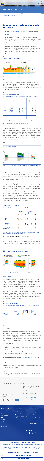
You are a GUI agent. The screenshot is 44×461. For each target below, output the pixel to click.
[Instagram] (32, 433)
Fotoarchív (3, 417)
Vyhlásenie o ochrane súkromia (14, 452)
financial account (14, 45)
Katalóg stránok (4, 426)
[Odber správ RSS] (41, 433)
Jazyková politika (33, 423)
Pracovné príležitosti (5, 413)
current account (21, 31)
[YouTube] (35, 433)
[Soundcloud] (38, 433)
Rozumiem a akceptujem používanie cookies (23, 455)
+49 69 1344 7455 (32, 397)
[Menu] (42, 3)
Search (38, 3)
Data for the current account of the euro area (16, 123)
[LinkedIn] (29, 433)
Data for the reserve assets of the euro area (16, 325)
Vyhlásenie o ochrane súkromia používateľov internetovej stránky (36, 414)
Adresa (2, 421)
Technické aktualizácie (20, 414)
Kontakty (3, 419)
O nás (2, 411)
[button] (42, 1)
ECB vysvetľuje (4, 415)
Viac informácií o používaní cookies (31, 452)
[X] (26, 433)
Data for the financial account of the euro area (17, 236)
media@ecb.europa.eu (33, 399)
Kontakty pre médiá (9, 400)
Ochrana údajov (33, 411)
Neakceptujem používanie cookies (22, 458)
